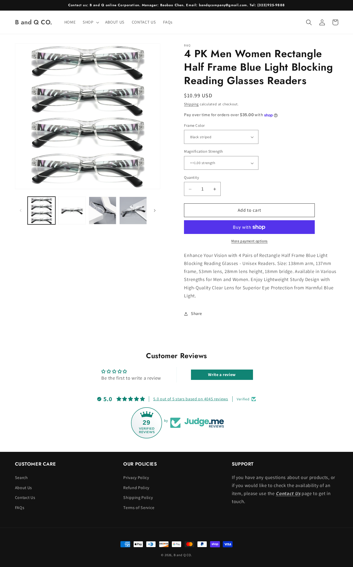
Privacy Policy (136, 477)
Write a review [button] (222, 374)
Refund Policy (136, 487)
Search (21, 477)
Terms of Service (138, 507)
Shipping (191, 104)
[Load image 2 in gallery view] (72, 210)
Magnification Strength (203, 151)
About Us (23, 487)
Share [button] (196, 313)
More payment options (249, 241)
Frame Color (194, 125)
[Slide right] (154, 210)
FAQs (20, 507)
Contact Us (25, 497)
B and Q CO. (183, 555)
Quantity (191, 177)
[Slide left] (20, 210)
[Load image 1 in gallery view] (41, 210)
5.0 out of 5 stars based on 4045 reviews (190, 399)
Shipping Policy (138, 497)
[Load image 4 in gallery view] (133, 210)
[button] (90, 22)
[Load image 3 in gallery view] (103, 210)
